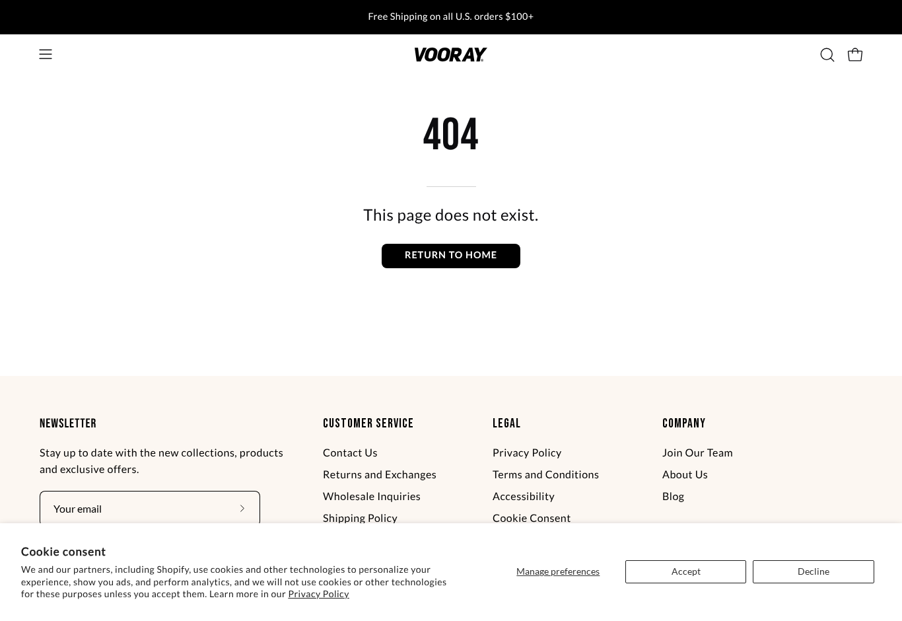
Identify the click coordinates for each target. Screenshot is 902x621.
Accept (686, 571)
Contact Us (350, 453)
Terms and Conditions (546, 474)
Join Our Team (697, 453)
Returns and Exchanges (379, 474)
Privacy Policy (318, 593)
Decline (813, 571)
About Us (685, 474)
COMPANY (684, 423)
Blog (673, 496)
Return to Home (451, 255)
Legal (507, 423)
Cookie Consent (532, 518)
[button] (827, 55)
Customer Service (368, 423)
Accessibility (524, 496)
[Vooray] (451, 54)
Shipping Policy (360, 518)
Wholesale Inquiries (372, 496)
